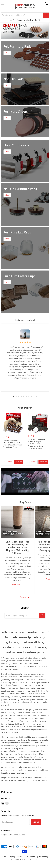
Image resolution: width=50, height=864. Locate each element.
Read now (16, 585)
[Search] (46, 15)
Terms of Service (30, 857)
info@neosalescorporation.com (13, 835)
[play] (25, 481)
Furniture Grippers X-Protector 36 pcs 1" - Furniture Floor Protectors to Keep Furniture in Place (36, 444)
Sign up (36, 822)
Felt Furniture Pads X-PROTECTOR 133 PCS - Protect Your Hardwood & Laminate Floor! (12, 443)
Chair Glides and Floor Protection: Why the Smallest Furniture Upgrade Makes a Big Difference (17, 547)
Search (4, 857)
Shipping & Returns (15, 857)
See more (24, 597)
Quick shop (8, 462)
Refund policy (43, 857)
